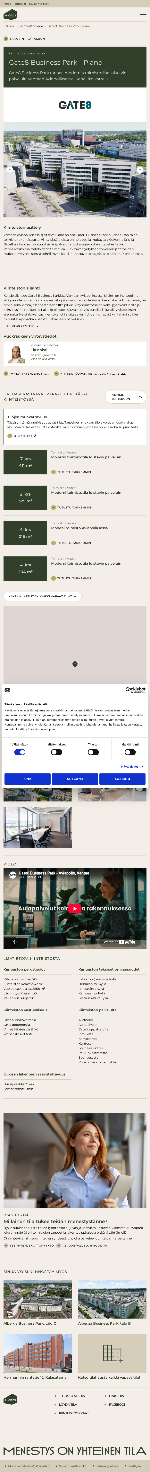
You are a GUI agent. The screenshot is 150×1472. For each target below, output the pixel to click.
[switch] (56, 752)
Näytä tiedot (129, 766)
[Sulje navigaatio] (143, 14)
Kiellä (27, 779)
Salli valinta (75, 779)
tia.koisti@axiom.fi (43, 355)
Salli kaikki (122, 779)
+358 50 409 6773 (43, 359)
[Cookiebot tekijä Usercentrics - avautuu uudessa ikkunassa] (128, 690)
